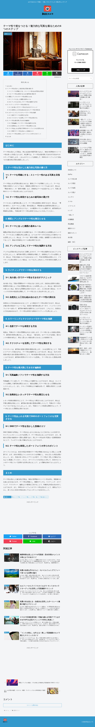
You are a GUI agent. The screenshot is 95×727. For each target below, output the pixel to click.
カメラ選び (71, 192)
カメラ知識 (71, 188)
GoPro (70, 174)
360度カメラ (72, 170)
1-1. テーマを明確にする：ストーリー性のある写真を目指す (26, 91)
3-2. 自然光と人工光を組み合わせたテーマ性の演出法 (24, 110)
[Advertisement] (32, 516)
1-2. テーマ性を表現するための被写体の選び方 (22, 94)
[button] (91, 78)
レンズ (30, 497)
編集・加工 (71, 242)
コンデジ (71, 197)
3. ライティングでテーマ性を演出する (18, 104)
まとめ (9, 136)
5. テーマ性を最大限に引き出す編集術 (18, 120)
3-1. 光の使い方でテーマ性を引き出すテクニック (23, 107)
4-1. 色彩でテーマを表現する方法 (18, 115)
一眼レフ (37, 497)
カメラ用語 (71, 183)
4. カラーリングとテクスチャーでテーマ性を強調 (21, 112)
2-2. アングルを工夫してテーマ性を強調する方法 (23, 102)
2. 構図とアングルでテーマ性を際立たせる (19, 96)
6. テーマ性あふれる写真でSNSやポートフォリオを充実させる (25, 128)
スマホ (70, 201)
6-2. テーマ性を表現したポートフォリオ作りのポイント (25, 134)
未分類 (70, 237)
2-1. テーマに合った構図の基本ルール (20, 99)
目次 (22, 82)
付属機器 (71, 219)
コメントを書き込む (32, 705)
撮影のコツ (8, 497)
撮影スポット (72, 233)
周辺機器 (71, 224)
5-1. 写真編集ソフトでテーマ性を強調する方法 (22, 123)
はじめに (9, 86)
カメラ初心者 (72, 179)
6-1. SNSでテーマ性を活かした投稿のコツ (21, 131)
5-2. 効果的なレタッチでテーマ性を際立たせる (22, 126)
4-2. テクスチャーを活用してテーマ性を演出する (23, 118)
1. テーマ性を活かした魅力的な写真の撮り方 (20, 88)
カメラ (15, 497)
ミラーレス (23, 497)
